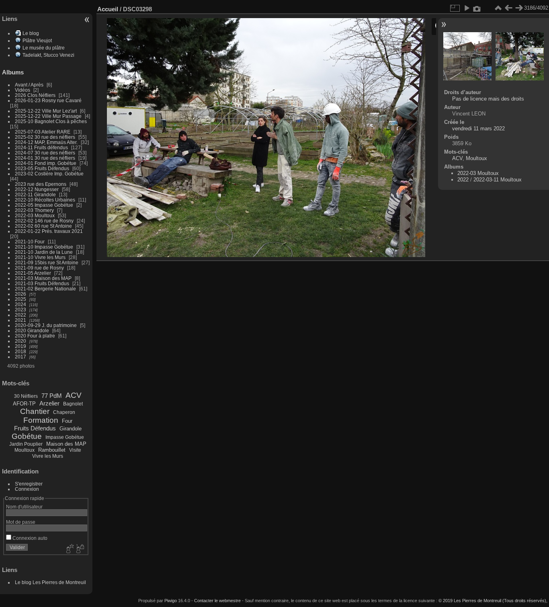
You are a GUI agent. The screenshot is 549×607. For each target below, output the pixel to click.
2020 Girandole (32, 330)
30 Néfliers (26, 396)
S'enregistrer (29, 483)
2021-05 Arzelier (33, 273)
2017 (20, 356)
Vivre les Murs (47, 456)
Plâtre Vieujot (37, 40)
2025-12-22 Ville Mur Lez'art (46, 110)
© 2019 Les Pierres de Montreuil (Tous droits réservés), (492, 600)
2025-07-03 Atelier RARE (42, 131)
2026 (20, 293)
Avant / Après (29, 84)
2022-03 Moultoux (35, 215)
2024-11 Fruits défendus (41, 147)
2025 (20, 299)
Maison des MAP (66, 444)
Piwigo (170, 600)
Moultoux (24, 450)
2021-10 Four (30, 241)
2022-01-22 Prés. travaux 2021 (49, 231)
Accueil (107, 9)
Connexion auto (29, 538)
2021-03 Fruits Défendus (42, 283)
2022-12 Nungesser (37, 189)
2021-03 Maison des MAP (43, 278)
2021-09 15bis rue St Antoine (46, 262)
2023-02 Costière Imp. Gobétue (49, 173)
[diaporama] (466, 8)
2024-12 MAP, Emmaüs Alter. (46, 142)
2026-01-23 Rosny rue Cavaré (48, 100)
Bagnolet (73, 403)
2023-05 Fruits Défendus (42, 168)
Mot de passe (20, 522)
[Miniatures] (498, 8)
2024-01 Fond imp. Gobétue (45, 163)
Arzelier (49, 403)
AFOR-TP (24, 404)
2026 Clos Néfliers (35, 95)
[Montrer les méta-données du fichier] (477, 8)
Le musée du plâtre (44, 47)
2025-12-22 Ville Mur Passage (48, 116)
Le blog (31, 33)
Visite (75, 450)
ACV (74, 395)
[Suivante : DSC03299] (519, 8)
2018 (20, 351)
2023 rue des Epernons (40, 184)
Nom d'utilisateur (24, 506)
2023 (20, 309)
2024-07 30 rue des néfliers (45, 152)
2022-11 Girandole (35, 194)
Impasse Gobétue (64, 437)
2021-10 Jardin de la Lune (44, 252)
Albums (13, 72)
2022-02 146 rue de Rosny (44, 220)
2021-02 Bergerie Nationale (45, 288)
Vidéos (22, 90)
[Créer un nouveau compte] (69, 549)
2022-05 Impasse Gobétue (44, 205)
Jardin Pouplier (26, 444)
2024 (20, 304)
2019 (20, 346)
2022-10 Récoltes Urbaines (45, 199)
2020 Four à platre (35, 335)
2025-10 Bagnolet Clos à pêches (51, 121)
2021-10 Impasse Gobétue (44, 246)
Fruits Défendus (35, 428)
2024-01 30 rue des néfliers (45, 157)
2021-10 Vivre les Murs (40, 257)
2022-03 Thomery (34, 210)
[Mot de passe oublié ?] (79, 549)
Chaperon (64, 412)
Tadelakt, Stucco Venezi (48, 55)
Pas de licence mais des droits (488, 99)
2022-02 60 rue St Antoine (43, 225)
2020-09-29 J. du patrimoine (46, 325)
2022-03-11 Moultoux (497, 180)
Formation (40, 420)
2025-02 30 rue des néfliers (45, 137)
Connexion (27, 489)
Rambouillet (52, 450)
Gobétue (27, 436)
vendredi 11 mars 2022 (478, 129)
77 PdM (51, 395)
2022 (20, 314)
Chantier (34, 411)
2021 (20, 320)
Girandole (70, 429)
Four (67, 421)
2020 (20, 341)
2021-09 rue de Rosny (39, 267)
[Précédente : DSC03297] (508, 8)
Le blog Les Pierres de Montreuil (50, 582)
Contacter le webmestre (217, 600)
